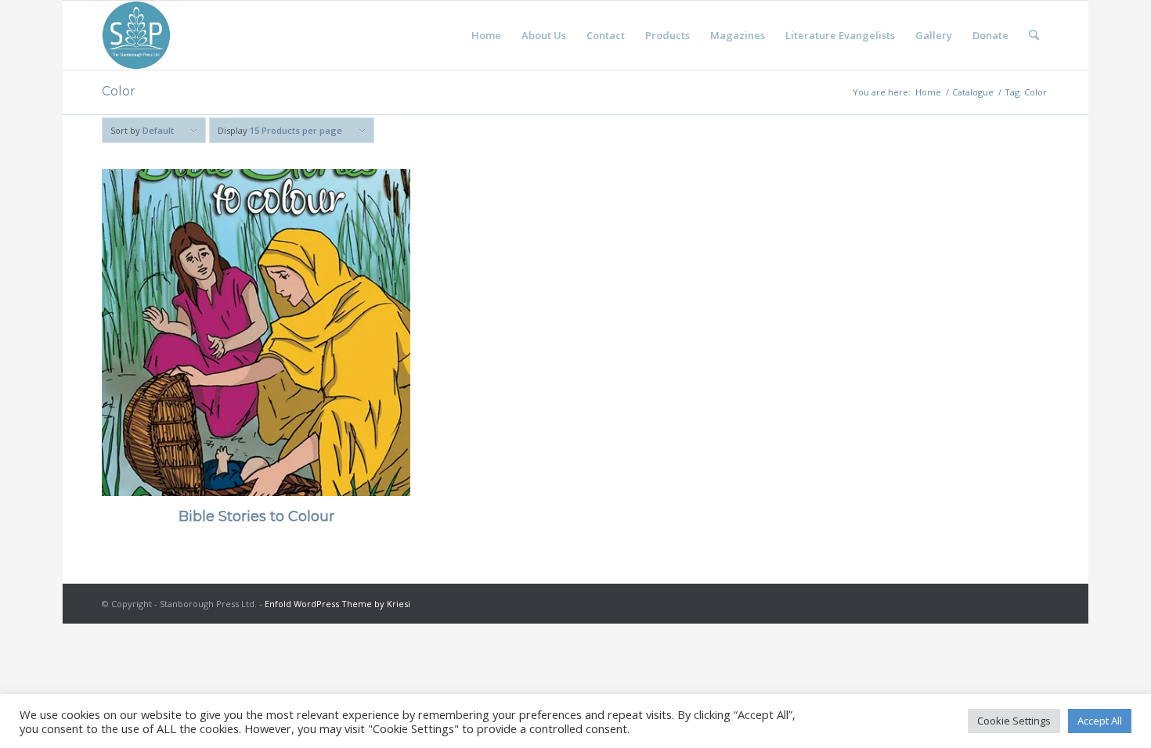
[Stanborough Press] (136, 35)
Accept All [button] (1099, 721)
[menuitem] (486, 35)
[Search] (1034, 35)
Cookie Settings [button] (1014, 721)
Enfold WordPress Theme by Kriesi (337, 604)
